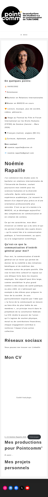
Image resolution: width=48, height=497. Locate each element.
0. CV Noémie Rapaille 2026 (15, 437)
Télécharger (34, 437)
